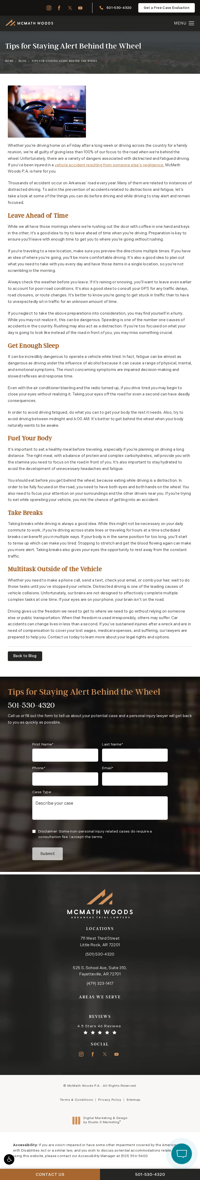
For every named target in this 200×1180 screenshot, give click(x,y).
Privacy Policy (109, 1100)
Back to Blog (25, 656)
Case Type (41, 792)
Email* (108, 768)
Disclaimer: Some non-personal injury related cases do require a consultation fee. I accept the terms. (95, 834)
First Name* (43, 745)
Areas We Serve (100, 996)
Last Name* (112, 745)
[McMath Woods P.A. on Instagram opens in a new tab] (48, 8)
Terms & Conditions (76, 1100)
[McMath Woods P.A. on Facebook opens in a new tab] (59, 8)
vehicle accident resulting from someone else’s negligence (109, 165)
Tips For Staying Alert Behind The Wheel (64, 61)
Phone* (39, 768)
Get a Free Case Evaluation (166, 8)
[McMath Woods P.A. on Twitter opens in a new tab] (69, 8)
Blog (23, 61)
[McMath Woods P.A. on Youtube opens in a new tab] (80, 8)
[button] (9, 1159)
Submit (47, 854)
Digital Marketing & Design (105, 1120)
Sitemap (133, 1100)
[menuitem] (48, 8)
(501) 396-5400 (134, 1156)
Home (9, 61)
